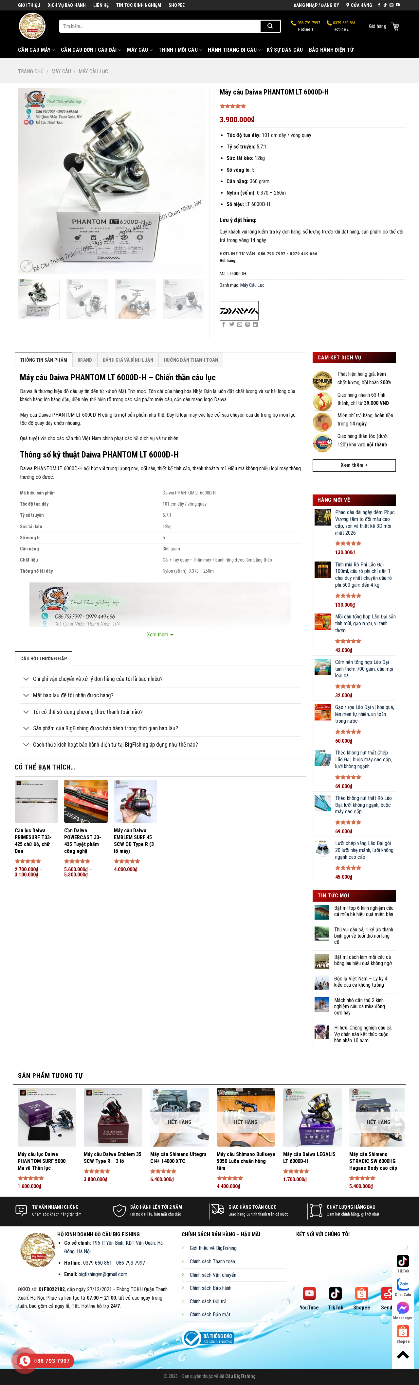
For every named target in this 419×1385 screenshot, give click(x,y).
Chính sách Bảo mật (210, 1314)
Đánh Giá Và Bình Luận (128, 360)
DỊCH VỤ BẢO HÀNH (66, 5)
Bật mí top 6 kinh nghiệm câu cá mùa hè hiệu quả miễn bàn (363, 911)
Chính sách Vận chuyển (213, 1275)
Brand (85, 360)
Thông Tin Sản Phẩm (43, 360)
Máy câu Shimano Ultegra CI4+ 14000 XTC (178, 1157)
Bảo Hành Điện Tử (331, 50)
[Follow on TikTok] (385, 5)
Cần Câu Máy (34, 50)
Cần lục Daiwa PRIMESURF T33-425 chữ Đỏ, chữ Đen (33, 840)
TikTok (335, 1308)
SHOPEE (177, 5)
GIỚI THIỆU (29, 5)
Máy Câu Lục (93, 71)
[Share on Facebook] (223, 325)
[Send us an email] (391, 5)
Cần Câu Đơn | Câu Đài (89, 50)
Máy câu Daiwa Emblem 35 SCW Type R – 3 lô (112, 1157)
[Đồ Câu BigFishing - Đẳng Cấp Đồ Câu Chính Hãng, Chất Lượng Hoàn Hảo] (33, 26)
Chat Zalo (403, 1294)
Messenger (403, 1318)
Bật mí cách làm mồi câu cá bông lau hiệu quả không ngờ (363, 960)
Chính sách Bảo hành (210, 1288)
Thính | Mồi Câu (178, 50)
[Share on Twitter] (231, 325)
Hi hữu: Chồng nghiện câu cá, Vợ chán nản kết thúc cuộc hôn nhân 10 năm (363, 1034)
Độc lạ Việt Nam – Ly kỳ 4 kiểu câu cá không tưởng (361, 982)
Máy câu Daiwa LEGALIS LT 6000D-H (309, 1157)
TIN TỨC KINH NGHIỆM (138, 5)
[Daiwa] (239, 310)
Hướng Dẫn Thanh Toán (191, 360)
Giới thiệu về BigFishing (213, 1248)
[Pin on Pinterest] (247, 325)
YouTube (309, 1308)
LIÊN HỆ (101, 5)
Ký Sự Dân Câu (285, 50)
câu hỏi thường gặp (43, 659)
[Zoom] (26, 266)
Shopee (361, 1308)
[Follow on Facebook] (379, 5)
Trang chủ (31, 71)
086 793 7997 (308, 26)
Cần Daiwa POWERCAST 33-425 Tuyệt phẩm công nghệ (82, 840)
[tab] (43, 360)
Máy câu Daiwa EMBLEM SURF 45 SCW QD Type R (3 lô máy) (134, 840)
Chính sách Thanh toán (212, 1261)
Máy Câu (137, 50)
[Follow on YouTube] (398, 5)
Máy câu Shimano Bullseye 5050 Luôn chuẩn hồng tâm (246, 1161)
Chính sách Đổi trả (208, 1301)
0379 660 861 (343, 26)
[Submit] (270, 26)
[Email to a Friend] (239, 325)
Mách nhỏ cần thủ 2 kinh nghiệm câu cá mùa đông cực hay (359, 1006)
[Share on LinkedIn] (255, 325)
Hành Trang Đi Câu (232, 50)
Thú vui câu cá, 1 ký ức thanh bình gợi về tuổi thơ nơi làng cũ (363, 935)
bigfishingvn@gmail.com (103, 1274)
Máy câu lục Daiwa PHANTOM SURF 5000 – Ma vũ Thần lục (44, 1161)
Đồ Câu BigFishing (237, 1376)
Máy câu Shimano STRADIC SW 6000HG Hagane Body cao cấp (373, 1161)
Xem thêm (157, 635)
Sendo (388, 1308)
